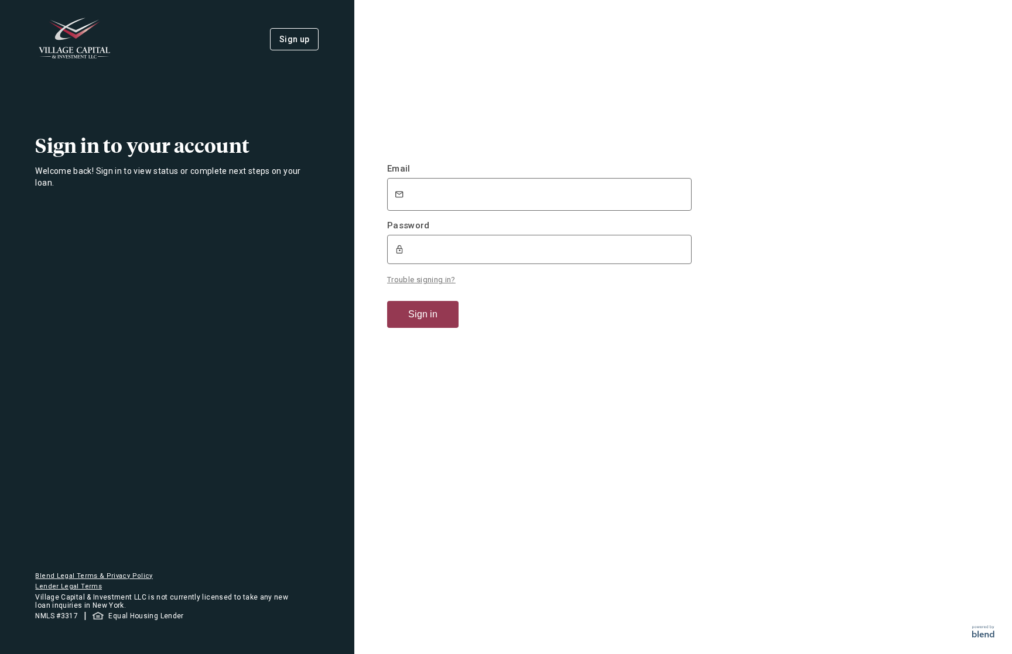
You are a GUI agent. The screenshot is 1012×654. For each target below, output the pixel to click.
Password (408, 225)
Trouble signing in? (421, 279)
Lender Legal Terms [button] (68, 586)
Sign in (422, 314)
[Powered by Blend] (983, 634)
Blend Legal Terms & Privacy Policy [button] (93, 576)
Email (399, 168)
